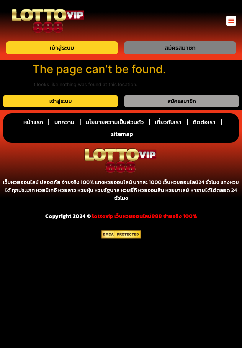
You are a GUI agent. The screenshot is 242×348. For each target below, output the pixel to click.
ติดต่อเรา (204, 122)
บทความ (64, 122)
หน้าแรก (33, 122)
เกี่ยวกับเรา (168, 122)
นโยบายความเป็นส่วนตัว (115, 122)
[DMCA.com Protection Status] (121, 237)
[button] (231, 21)
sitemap (122, 133)
